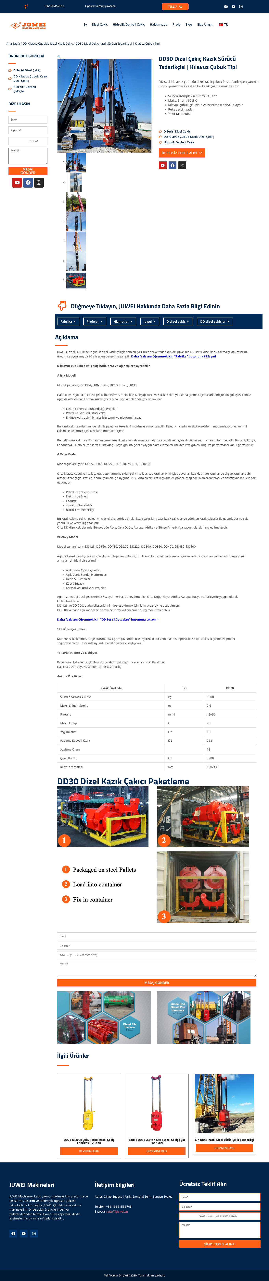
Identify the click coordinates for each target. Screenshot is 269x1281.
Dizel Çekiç (100, 24)
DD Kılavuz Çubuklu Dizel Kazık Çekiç (48, 43)
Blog (189, 24)
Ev (85, 24)
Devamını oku (89, 1151)
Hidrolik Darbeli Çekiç (129, 24)
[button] (59, 57)
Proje (176, 24)
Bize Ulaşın (205, 24)
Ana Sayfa (13, 43)
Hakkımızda (158, 24)
